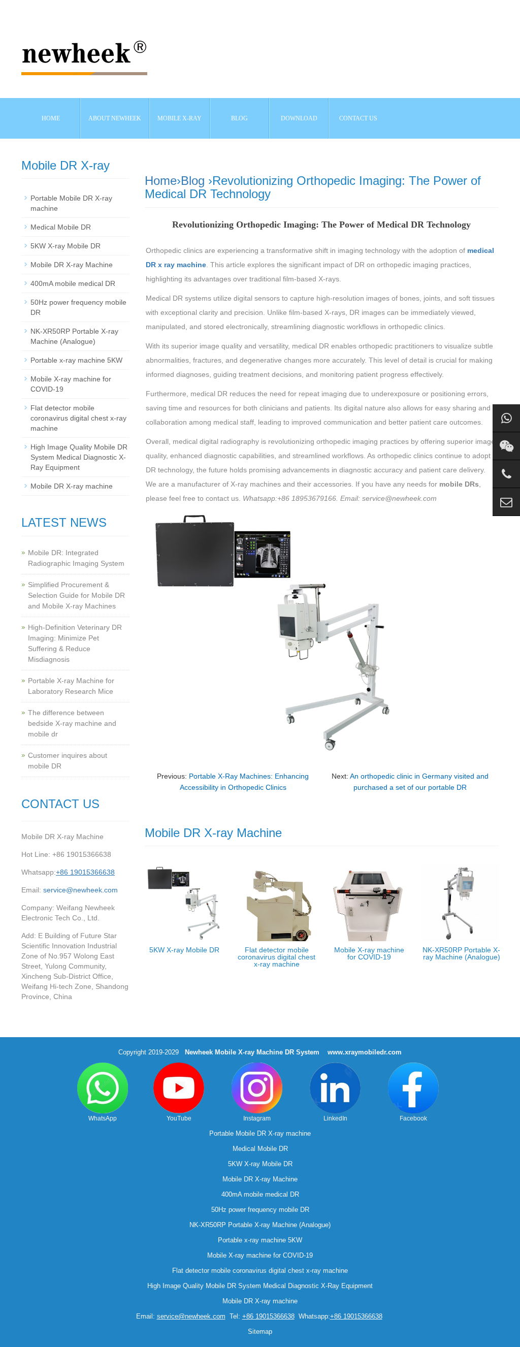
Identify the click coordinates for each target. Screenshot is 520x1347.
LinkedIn (335, 1118)
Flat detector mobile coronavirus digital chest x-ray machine (276, 957)
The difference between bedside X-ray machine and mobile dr (72, 723)
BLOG (239, 118)
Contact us (358, 118)
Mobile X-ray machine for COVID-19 (369, 953)
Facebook (413, 1118)
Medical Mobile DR (60, 227)
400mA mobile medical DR (72, 283)
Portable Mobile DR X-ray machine (260, 1133)
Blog (193, 180)
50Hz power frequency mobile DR (260, 1209)
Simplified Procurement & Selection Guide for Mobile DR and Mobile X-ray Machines (76, 595)
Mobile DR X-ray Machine (71, 265)
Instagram (257, 1118)
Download (299, 118)
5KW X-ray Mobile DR (184, 950)
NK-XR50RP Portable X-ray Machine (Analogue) (461, 953)
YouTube (179, 1118)
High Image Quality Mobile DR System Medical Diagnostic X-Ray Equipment (78, 457)
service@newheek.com (80, 890)
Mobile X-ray (179, 118)
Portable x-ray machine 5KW (76, 360)
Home (51, 118)
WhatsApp (102, 1118)
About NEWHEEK (114, 118)
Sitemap (260, 1331)
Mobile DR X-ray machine (71, 486)
